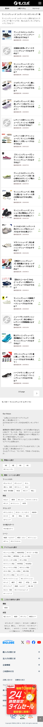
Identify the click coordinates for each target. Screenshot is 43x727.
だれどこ (18, 623)
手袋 (28, 582)
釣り (28, 516)
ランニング (18, 483)
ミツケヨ (24, 628)
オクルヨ (25, 623)
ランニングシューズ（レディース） (21, 402)
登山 (20, 516)
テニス (6, 503)
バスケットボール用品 (10, 560)
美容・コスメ (21, 537)
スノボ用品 (17, 571)
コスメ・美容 (8, 590)
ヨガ (27, 487)
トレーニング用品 (9, 552)
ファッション (32, 537)
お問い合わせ (7, 680)
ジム (27, 483)
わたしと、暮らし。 (10, 626)
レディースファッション (11, 578)
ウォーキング (8, 483)
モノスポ (4, 402)
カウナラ (16, 628)
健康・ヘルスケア (9, 537)
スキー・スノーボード (23, 512)
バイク (6, 516)
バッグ (6, 582)
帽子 (13, 582)
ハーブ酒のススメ (14, 631)
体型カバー (33, 616)
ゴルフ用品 (7, 556)
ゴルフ (6, 499)
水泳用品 (28, 563)
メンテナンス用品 (9, 575)
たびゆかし (32, 628)
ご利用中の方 (8, 671)
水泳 (18, 490)
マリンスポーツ (8, 512)
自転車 (34, 512)
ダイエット (18, 487)
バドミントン (15, 503)
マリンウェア (8, 586)
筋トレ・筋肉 (8, 487)
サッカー (21, 499)
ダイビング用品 (24, 567)
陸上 (33, 490)
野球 (13, 499)
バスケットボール (32, 499)
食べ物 (31, 586)
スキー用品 (7, 571)
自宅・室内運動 (8, 490)
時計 (20, 582)
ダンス (26, 490)
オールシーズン (8, 469)
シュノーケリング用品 (10, 567)
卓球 (24, 503)
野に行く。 (8, 628)
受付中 (7, 8)
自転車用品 (21, 552)
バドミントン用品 (9, 563)
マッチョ (23, 616)
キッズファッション (27, 578)
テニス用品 (23, 560)
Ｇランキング (9, 623)
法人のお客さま (9, 658)
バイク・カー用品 (33, 552)
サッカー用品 (26, 556)
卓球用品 (20, 563)
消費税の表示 (20, 680)
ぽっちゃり (7, 616)
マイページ (35, 8)
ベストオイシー (31, 626)
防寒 (6, 607)
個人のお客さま (9, 652)
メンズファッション (23, 575)
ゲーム (6, 541)
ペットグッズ (8, 593)
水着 (35, 582)
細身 (16, 616)
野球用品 (16, 556)
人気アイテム (21, 8)
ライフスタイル (16, 541)
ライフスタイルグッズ (21, 590)
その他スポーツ (8, 528)
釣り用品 (26, 571)
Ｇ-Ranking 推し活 (28, 631)
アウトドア (7, 519)
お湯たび (33, 623)
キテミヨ (22, 626)
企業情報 (6, 664)
